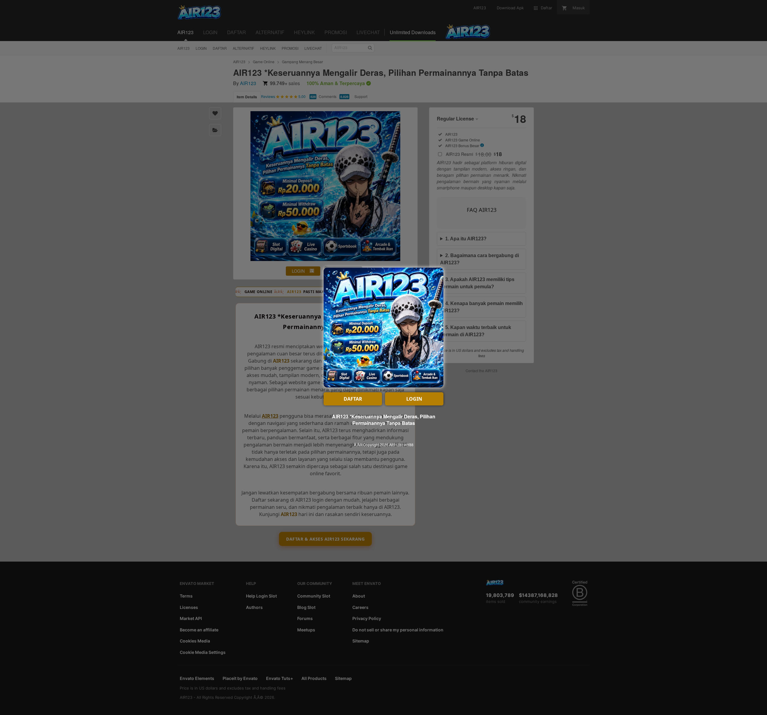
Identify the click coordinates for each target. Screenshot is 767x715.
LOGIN (414, 399)
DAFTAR (353, 399)
